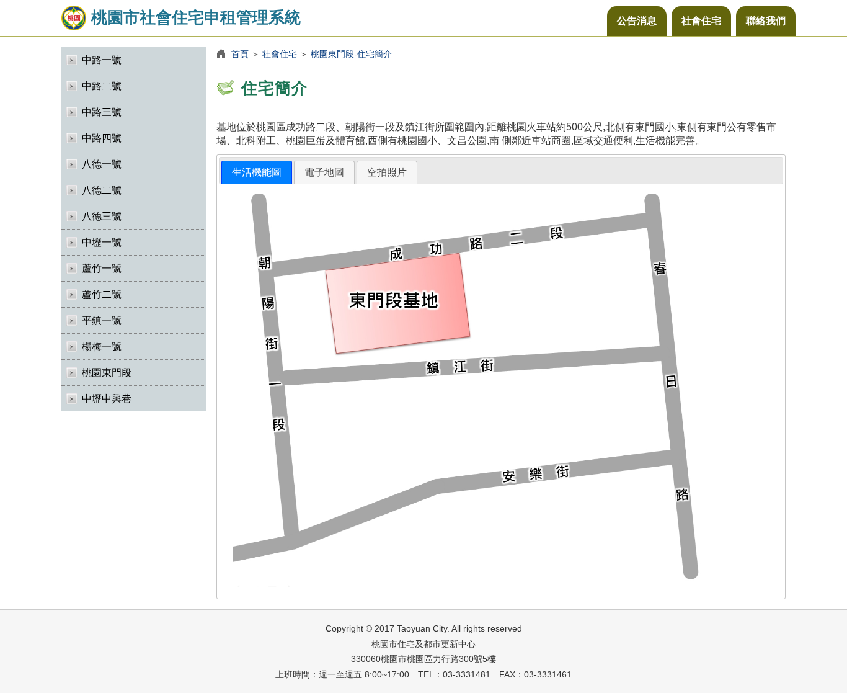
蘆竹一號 (102, 268)
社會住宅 (701, 21)
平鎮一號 (102, 320)
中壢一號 (102, 242)
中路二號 (102, 86)
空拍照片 (387, 172)
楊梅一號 (102, 346)
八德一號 (102, 164)
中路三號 (102, 112)
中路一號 (102, 60)
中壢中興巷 (106, 398)
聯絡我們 (766, 21)
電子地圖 (324, 172)
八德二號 (102, 190)
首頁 (240, 54)
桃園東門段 (106, 372)
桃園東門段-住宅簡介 (351, 54)
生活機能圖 (257, 172)
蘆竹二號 (102, 294)
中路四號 (102, 138)
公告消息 (637, 21)
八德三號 (102, 216)
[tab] (256, 173)
